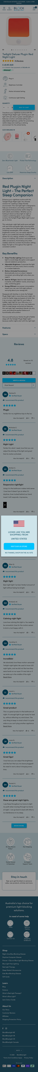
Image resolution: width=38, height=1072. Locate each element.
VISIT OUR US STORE (19, 546)
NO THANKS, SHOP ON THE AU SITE (19, 553)
